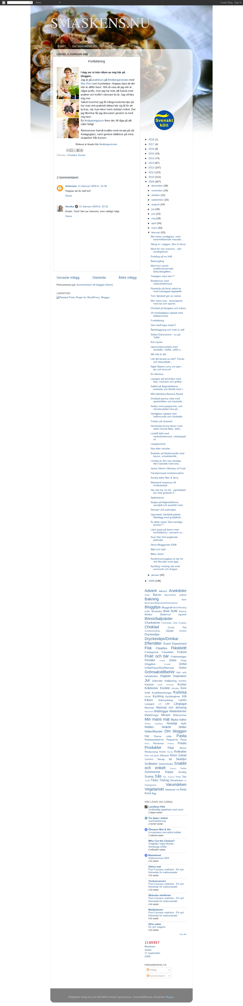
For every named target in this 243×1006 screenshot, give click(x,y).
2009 (152, 181)
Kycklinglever (172, 696)
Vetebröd (170, 789)
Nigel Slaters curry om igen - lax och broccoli (167, 368)
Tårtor (154, 780)
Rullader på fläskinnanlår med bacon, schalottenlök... (167, 455)
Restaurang (151, 751)
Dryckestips (152, 634)
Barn (184, 599)
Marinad (149, 707)
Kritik (147, 692)
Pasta (181, 736)
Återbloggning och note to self (167, 329)
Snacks (173, 768)
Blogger (169, 997)
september (157, 199)
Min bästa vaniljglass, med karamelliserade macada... (167, 238)
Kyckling (158, 696)
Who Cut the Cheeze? (161, 841)
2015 (152, 153)
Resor (183, 748)
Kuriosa (179, 692)
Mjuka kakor (178, 719)
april (154, 223)
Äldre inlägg (127, 277)
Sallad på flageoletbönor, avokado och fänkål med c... (168, 388)
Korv (183, 688)
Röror (173, 755)
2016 (152, 149)
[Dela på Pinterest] (81, 150)
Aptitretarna (157, 497)
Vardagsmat (150, 785)
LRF (167, 704)
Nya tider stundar (160, 448)
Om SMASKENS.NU (84, 46)
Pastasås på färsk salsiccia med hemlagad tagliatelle (166, 290)
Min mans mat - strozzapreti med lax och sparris (166, 302)
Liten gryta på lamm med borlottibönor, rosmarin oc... (167, 531)
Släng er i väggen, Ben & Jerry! (168, 244)
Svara (68, 195)
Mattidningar (152, 715)
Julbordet (157, 680)
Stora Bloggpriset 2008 (163, 544)
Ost (147, 736)
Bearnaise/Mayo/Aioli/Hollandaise (161, 603)
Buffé (174, 611)
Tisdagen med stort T (163, 276)
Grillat (182, 663)
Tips (184, 776)
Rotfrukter (180, 751)
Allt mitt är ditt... (159, 354)
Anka (147, 595)
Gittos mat (154, 866)
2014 (152, 158)
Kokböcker (151, 688)
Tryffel (147, 780)
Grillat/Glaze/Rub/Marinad (159, 668)
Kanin (160, 685)
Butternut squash (173, 614)
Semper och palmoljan (163, 509)
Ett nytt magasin (156, 927)
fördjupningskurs (94, 120)
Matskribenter (177, 711)
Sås (158, 776)
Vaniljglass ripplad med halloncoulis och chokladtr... (167, 415)
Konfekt (165, 688)
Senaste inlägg (68, 277)
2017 (152, 144)
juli (153, 209)
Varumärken (176, 784)
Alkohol (163, 591)
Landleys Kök (156, 806)
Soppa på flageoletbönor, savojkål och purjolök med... (168, 503)
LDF (160, 704)
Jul (147, 680)
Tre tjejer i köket (158, 818)
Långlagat (180, 703)
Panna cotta (163, 736)
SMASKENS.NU (100, 22)
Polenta (171, 743)
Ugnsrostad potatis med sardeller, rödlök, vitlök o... (167, 348)
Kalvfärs (182, 681)
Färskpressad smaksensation (167, 473)
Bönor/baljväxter (159, 618)
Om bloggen (175, 731)
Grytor (182, 667)
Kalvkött (149, 684)
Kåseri (149, 700)
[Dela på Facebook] (78, 150)
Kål (184, 696)
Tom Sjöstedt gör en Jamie (166, 296)
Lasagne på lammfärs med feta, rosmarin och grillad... (167, 380)
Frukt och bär (157, 656)
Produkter (153, 747)
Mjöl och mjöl (158, 549)
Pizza (183, 739)
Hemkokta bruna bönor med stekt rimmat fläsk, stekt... (166, 427)
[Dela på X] (74, 150)
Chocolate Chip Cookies (174, 623)
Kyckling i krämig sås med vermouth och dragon (165, 567)
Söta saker (154, 924)
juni (153, 214)
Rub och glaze (152, 755)
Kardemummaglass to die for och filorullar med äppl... (167, 560)
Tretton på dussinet (161, 421)
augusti (155, 204)
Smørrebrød (166, 764)
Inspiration (179, 676)
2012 (152, 167)
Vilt (177, 790)
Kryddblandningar (162, 692)
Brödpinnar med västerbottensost (161, 282)
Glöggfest (150, 664)
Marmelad (149, 711)
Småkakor (151, 763)
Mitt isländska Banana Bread (167, 394)
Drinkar (182, 631)
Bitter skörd (157, 554)
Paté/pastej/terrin (154, 739)
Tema (178, 777)
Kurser (82, 155)
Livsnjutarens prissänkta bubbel (164, 832)
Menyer (166, 714)
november (157, 190)
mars (154, 228)
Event (167, 643)
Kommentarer (157, 976)
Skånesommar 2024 (158, 858)
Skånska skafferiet (159, 895)
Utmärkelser (176, 780)
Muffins (148, 724)
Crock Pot (177, 627)
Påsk (171, 747)
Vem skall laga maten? (163, 325)
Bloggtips (153, 607)
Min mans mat (157, 719)
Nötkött (166, 727)
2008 (152, 581)
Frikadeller (168, 652)
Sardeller (149, 759)
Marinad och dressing (171, 707)
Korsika (175, 688)
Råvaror (164, 755)
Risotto (170, 752)
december (157, 185)
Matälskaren (155, 909)
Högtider (165, 676)
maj (153, 218)
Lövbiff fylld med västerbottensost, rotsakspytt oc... (168, 436)
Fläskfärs (161, 648)
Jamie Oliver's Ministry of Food (168, 468)
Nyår (183, 723)
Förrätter (150, 660)
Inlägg (153, 969)
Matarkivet (154, 855)
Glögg (183, 660)
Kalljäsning (171, 680)
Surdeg (182, 772)
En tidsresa (157, 374)
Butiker (148, 614)
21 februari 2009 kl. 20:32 (93, 206)
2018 (152, 139)
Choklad (72, 155)
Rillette (162, 752)
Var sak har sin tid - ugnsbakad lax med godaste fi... (168, 491)
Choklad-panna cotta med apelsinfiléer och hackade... (167, 400)
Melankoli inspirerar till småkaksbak (163, 484)
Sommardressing (157, 821)
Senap (161, 759)
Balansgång (157, 261)
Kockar (182, 684)
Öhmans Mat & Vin (159, 829)
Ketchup (170, 685)
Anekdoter (177, 590)
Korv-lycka (156, 342)
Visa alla (182, 934)
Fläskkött (178, 648)
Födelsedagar (178, 656)
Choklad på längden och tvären (168, 308)
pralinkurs (98, 79)
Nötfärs (149, 727)
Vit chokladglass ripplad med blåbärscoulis (167, 314)
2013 (152, 163)
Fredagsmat (151, 652)
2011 (152, 172)
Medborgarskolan (118, 79)
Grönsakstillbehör (160, 672)
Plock (147, 743)
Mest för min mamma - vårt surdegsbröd (166, 250)
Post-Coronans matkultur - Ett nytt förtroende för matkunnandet (166, 871)
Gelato (162, 660)
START (61, 46)
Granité (167, 664)
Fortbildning (157, 320)
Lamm (182, 700)
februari (156, 232)
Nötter (182, 727)
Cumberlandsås (152, 631)
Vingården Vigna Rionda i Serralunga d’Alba (161, 845)
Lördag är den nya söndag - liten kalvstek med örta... (166, 462)
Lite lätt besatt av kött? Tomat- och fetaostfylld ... (168, 360)
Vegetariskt (154, 789)
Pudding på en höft (161, 256)
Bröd (166, 611)
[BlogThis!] (71, 150)
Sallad (182, 755)
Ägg (154, 793)
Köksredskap (166, 700)
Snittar (183, 768)
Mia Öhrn (86, 83)
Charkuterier (152, 622)
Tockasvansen (157, 881)
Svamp (149, 776)
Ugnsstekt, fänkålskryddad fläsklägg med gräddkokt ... (167, 516)
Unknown (71, 186)
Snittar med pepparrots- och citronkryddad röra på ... (166, 407)
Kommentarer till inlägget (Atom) (94, 284)
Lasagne (149, 704)
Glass (172, 660)
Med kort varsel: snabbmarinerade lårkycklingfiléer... (162, 268)
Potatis (182, 743)
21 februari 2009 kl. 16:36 (92, 186)
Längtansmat (158, 444)
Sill (170, 759)
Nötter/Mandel (153, 731)
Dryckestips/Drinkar (161, 638)
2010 (152, 177)
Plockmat (158, 743)
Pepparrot (172, 739)
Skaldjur (181, 759)
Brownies (157, 611)
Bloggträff (167, 607)
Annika (69, 206)
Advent (151, 590)
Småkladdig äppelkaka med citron (165, 809)
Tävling (164, 780)
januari (155, 575)
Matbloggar (161, 711)
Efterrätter (153, 643)
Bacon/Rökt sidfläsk (175, 595)
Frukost (181, 652)
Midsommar (179, 715)
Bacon (157, 594)
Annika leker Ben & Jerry (164, 477)
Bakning (152, 599)
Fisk (148, 648)
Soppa (169, 771)
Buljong (182, 611)
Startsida (99, 277)
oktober (156, 195)
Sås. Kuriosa (169, 777)
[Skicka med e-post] (68, 150)
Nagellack (159, 724)
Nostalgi (172, 723)
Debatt (169, 631)
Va (185, 780)
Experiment (179, 643)
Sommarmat (152, 771)
